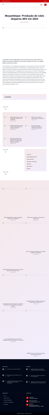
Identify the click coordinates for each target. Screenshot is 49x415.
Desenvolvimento (30, 159)
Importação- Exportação (32, 161)
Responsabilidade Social (32, 156)
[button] (41, 5)
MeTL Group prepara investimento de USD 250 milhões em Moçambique (36, 126)
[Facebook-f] (44, 1)
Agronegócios (29, 166)
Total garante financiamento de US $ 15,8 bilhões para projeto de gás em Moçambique (15, 382)
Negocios (29, 168)
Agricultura (29, 163)
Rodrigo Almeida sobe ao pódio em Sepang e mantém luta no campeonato (16, 118)
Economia (29, 154)
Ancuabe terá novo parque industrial (13, 369)
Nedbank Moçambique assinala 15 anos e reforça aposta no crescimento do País (16, 126)
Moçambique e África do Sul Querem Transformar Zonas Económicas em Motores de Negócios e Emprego (13, 305)
